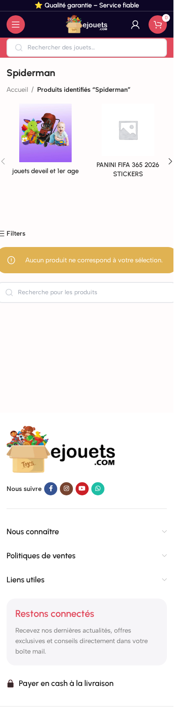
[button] (170, 161)
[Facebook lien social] (50, 488)
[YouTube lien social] (82, 488)
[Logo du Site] (87, 24)
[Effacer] (154, 47)
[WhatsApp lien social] (97, 488)
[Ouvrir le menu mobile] (15, 24)
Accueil (17, 90)
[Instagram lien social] (66, 488)
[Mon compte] (135, 24)
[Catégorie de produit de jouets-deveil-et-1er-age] (46, 142)
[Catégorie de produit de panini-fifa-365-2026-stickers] (128, 143)
